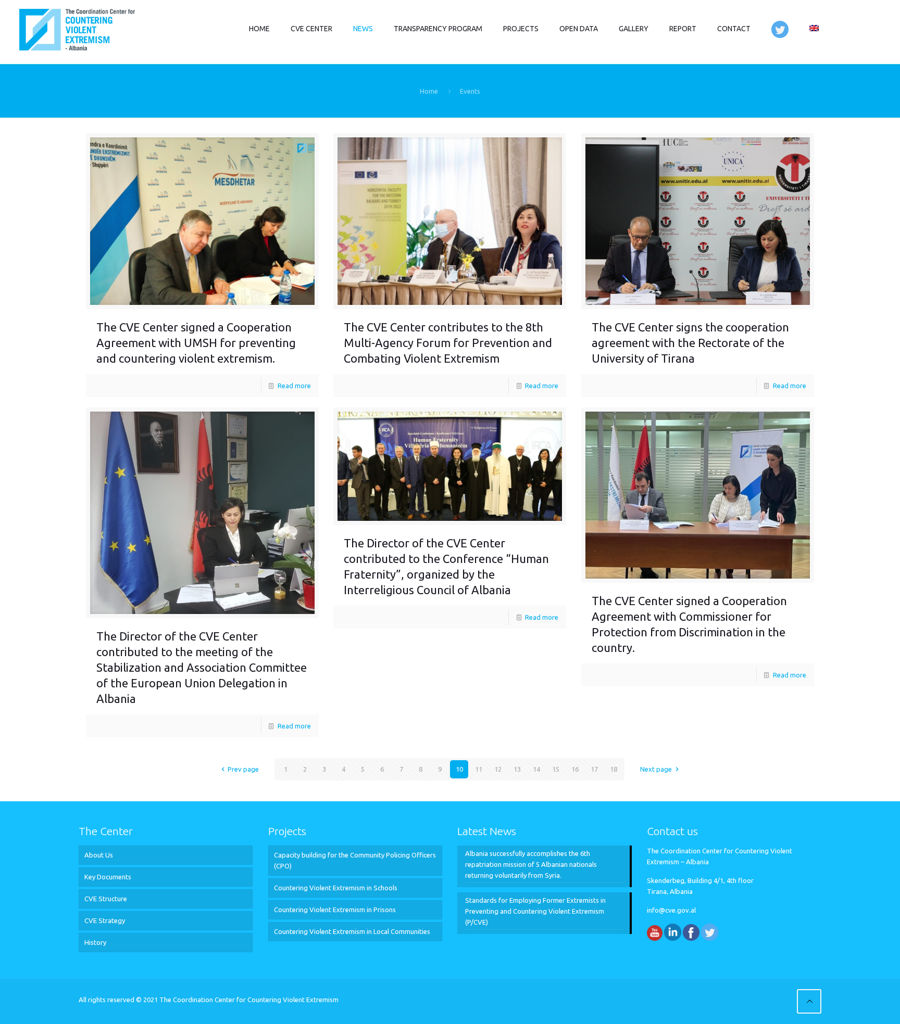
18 (613, 769)
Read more (294, 385)
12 (498, 769)
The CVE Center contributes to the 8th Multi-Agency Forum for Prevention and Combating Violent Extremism (448, 343)
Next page (656, 769)
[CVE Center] (76, 28)
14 (536, 769)
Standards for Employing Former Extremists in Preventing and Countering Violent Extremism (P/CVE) (535, 911)
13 (517, 769)
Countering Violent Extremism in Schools (335, 887)
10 (459, 769)
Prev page (243, 769)
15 (555, 769)
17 (594, 769)
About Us (98, 855)
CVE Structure (105, 898)
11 (478, 769)
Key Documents (107, 876)
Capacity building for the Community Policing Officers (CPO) (355, 860)
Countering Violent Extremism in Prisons (335, 909)
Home (429, 91)
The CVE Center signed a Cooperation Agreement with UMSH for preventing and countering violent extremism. (196, 343)
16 (575, 769)
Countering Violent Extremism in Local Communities (352, 931)
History (95, 942)
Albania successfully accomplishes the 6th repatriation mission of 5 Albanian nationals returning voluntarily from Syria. (531, 864)
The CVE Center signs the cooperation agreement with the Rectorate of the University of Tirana (690, 343)
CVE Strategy (104, 920)
